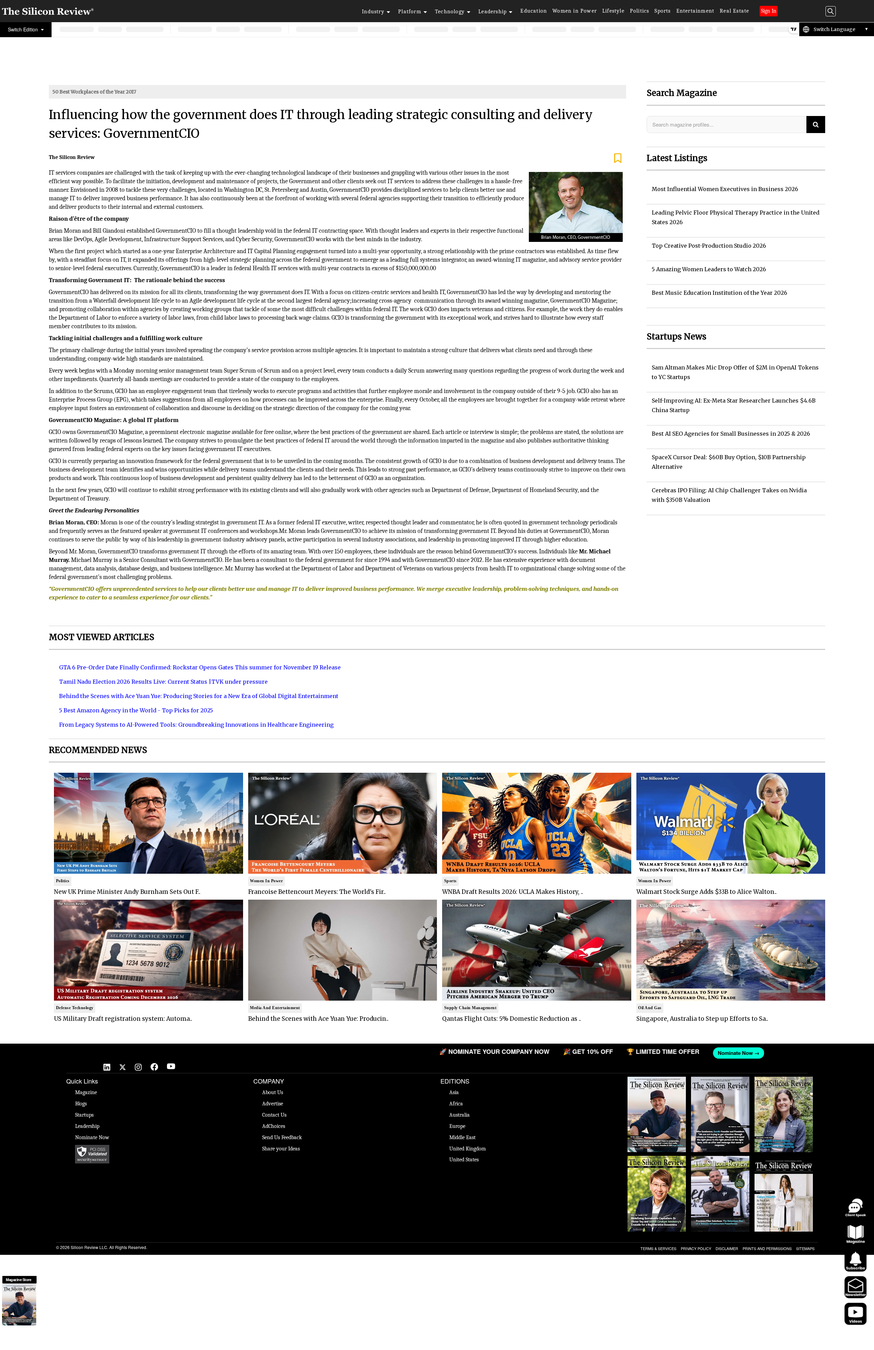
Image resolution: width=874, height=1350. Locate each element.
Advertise (272, 1104)
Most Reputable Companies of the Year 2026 (720, 1166)
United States (464, 1160)
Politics (639, 11)
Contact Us (274, 1115)
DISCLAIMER (727, 1248)
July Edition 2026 (656, 1159)
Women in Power (574, 11)
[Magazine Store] (19, 1304)
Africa (456, 1104)
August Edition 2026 (720, 1080)
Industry (373, 12)
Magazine (86, 1092)
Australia (459, 1115)
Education (533, 11)
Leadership (492, 12)
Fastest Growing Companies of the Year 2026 (783, 1087)
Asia (454, 1092)
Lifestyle (613, 11)
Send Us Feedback (282, 1137)
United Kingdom (467, 1149)
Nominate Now (92, 1137)
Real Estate (734, 11)
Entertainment (695, 11)
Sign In (768, 11)
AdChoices (273, 1126)
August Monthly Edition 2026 (656, 1083)
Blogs (81, 1104)
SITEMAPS (805, 1248)
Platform (409, 12)
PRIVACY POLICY (696, 1248)
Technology (450, 12)
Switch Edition (23, 29)
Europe (457, 1126)
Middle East (462, 1137)
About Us (272, 1092)
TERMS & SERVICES (658, 1248)
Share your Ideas (281, 1149)
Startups (84, 1115)
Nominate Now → (535, 1053)
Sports (662, 11)
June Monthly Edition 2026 (783, 1159)
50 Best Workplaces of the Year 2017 (94, 92)
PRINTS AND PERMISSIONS (767, 1248)
